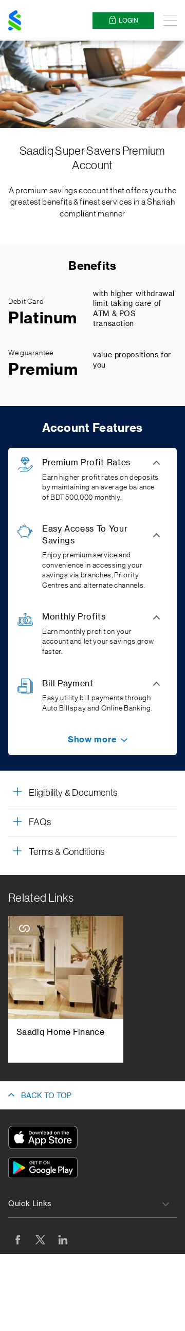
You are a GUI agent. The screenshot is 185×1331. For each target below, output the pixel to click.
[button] (92, 739)
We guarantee (30, 353)
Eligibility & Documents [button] (73, 792)
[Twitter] (40, 1239)
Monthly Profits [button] (74, 617)
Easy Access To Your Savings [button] (84, 534)
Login (128, 20)
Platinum (42, 318)
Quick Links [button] (29, 1204)
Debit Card (26, 301)
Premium (43, 369)
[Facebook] (17, 1239)
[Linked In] (62, 1239)
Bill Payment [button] (68, 684)
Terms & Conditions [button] (67, 851)
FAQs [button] (40, 822)
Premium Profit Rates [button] (86, 463)
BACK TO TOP (46, 1096)
